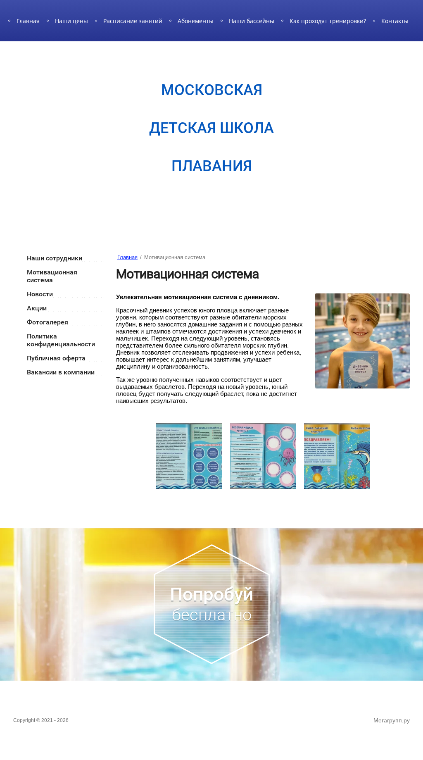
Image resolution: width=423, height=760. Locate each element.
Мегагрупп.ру (391, 720)
